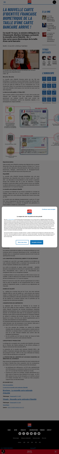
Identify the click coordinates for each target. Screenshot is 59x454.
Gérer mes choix (22, 242)
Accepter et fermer (37, 242)
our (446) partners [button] (10, 219)
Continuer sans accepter (48, 209)
